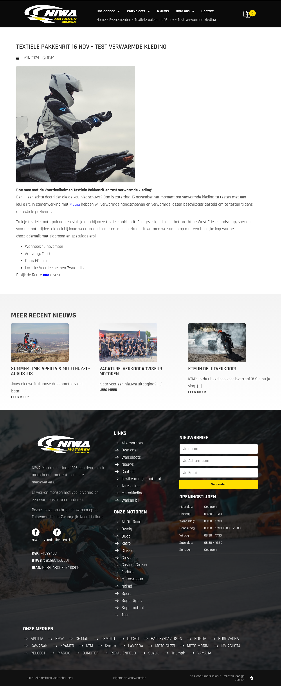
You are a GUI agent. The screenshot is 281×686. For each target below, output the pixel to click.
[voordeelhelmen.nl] (57, 532)
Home (101, 19)
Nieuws (163, 11)
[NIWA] (36, 532)
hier (46, 275)
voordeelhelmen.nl (57, 540)
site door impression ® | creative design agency (217, 678)
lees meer (20, 396)
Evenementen (120, 19)
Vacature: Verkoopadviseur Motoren (130, 371)
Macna (75, 204)
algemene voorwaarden (129, 678)
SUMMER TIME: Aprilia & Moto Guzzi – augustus (50, 371)
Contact (207, 11)
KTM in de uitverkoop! (212, 369)
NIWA (36, 540)
